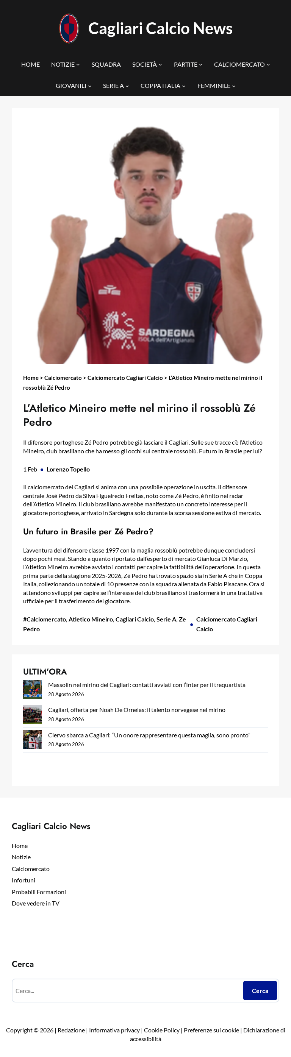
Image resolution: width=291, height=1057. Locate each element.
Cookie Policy (162, 1030)
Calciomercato (63, 377)
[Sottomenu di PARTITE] (201, 64)
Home (31, 377)
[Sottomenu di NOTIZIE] (78, 64)
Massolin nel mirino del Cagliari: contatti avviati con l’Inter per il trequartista (147, 684)
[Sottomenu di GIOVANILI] (90, 85)
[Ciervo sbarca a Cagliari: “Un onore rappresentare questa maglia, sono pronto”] (32, 741)
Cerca (260, 990)
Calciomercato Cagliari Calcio (125, 377)
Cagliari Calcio (135, 619)
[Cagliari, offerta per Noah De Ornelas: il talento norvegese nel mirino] (32, 715)
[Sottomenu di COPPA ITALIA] (184, 85)
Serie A (166, 619)
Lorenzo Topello (68, 469)
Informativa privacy (114, 1030)
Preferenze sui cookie (211, 1030)
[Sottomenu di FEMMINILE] (234, 85)
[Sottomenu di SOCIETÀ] (160, 64)
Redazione (72, 1030)
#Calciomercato (44, 619)
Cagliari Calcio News (160, 27)
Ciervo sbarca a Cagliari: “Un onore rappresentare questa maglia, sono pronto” (149, 734)
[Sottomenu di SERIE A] (127, 85)
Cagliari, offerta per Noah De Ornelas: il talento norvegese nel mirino (136, 709)
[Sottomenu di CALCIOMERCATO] (268, 64)
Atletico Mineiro (91, 619)
